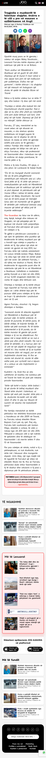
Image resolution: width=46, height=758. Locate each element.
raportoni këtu (23, 485)
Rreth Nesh (32, 746)
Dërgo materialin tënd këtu (22, 737)
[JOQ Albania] (23, 3)
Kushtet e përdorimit (18, 749)
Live (6, 3)
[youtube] (8, 729)
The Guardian (11, 216)
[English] (39, 3)
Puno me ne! (17, 744)
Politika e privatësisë (17, 746)
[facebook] (18, 729)
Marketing (30, 744)
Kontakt (33, 749)
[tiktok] (32, 729)
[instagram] (23, 729)
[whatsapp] (27, 729)
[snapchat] (37, 729)
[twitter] (13, 729)
